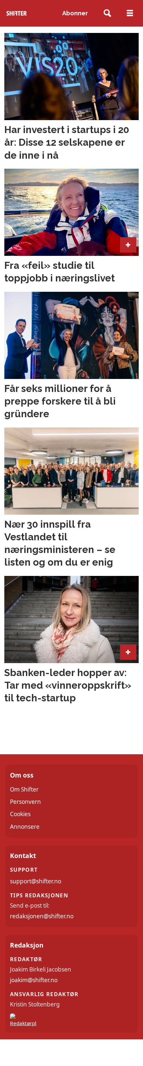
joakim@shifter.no (34, 980)
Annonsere (25, 826)
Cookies (20, 814)
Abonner (75, 13)
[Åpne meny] (130, 13)
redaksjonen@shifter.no (41, 916)
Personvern (25, 801)
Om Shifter (24, 789)
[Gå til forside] (16, 13)
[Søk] (107, 13)
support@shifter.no (35, 881)
